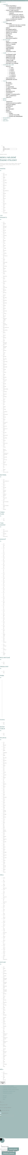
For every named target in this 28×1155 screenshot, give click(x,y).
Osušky (4, 369)
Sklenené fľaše (10, 56)
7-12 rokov (12, 75)
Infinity (4, 816)
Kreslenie (9, 23)
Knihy (5, 98)
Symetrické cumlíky (18, 16)
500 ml (4, 620)
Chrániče (5, 235)
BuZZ (4, 765)
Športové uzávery (5, 1052)
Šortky (4, 440)
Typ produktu (2, 216)
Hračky (5, 22)
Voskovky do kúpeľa (15, 26)
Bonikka (4, 180)
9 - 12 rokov (4, 950)
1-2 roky (11, 69)
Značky (5, 119)
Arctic (4, 747)
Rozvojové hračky (11, 38)
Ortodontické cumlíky (16, 14)
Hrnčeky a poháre (11, 42)
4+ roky (4, 928)
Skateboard (5, 435)
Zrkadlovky (2, 666)
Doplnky (8, 112)
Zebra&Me (5, 212)
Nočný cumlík (2, 727)
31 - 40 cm (4, 595)
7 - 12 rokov (4, 946)
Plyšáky (8, 35)
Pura (4, 201)
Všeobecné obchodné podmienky (10, 1087)
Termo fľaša (2, 513)
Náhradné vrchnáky (5, 990)
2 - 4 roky (4, 904)
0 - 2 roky (4, 883)
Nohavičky (5, 361)
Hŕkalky (4, 290)
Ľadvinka (5, 310)
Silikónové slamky (5, 1042)
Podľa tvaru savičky (12, 10)
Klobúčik (5, 302)
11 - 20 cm (4, 550)
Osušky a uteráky (11, 88)
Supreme (4, 854)
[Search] (3, 150)
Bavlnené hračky (11, 29)
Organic (4, 836)
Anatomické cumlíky (18, 17)
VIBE (4, 862)
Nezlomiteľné (2, 657)
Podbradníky (10, 47)
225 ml (4, 575)
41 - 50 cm (4, 607)
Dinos (4, 786)
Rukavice (5, 426)
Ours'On (4, 841)
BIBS (4, 177)
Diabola (4, 783)
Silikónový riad (11, 51)
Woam (4, 210)
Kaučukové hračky (12, 31)
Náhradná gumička (5, 343)
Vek (1, 875)
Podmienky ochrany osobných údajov (11, 1089)
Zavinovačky (5, 472)
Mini (4, 822)
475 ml (4, 612)
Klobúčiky (9, 84)
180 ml (4, 566)
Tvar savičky (2, 524)
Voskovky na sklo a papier (17, 25)
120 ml (4, 559)
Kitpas (4, 188)
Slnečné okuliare (8, 64)
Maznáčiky (5, 330)
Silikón (4, 509)
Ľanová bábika (4, 491)
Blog (4, 1099)
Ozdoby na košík (14, 115)
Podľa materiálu (11, 6)
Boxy (7, 41)
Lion (4, 819)
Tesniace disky (4, 1056)
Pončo (4, 401)
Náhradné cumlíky (5, 983)
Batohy (8, 90)
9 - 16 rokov (4, 954)
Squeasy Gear (4, 204)
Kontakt (4, 1097)
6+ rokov (4, 943)
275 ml (4, 590)
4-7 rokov (12, 73)
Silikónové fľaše (11, 62)
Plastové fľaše (10, 59)
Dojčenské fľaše (11, 54)
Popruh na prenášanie (16, 116)
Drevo (4, 484)
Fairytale (5, 797)
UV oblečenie (10, 87)
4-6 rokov (12, 72)
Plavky (8, 85)
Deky (4, 259)
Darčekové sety (11, 20)
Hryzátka (9, 34)
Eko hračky (9, 36)
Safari (4, 849)
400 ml (4, 603)
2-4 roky (11, 70)
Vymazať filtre (3, 1083)
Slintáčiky (9, 92)
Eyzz (4, 791)
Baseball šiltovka (4, 227)
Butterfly (5, 763)
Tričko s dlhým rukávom (5, 448)
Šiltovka (4, 432)
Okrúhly (4, 533)
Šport (5, 100)
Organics (5, 839)
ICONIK (4, 814)
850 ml (4, 631)
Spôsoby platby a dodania (8, 1085)
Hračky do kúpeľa (11, 32)
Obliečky (8, 97)
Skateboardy (10, 109)
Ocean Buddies (4, 830)
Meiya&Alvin (6, 190)
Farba (2, 675)
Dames (4, 777)
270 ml (4, 587)
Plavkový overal (5, 380)
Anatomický (5, 531)
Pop (4, 844)
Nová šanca (6, 118)
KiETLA (4, 185)
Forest (4, 805)
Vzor (2, 719)
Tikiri (4, 207)
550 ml (4, 623)
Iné (1, 1069)
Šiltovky (8, 82)
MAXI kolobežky (11, 104)
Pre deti (8, 66)
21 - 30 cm (4, 570)
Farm (4, 799)
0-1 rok (11, 67)
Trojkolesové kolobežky (13, 103)
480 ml (4, 616)
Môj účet (6, 120)
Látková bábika (4, 494)
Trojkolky (9, 101)
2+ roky (4, 909)
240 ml (4, 579)
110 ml (4, 555)
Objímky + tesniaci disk (5, 1016)
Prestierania (10, 48)
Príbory (8, 50)
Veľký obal (4, 654)
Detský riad (6, 39)
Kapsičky (8, 45)
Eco (4, 789)
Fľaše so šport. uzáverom (5, 285)
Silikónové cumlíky (15, 9)
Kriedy (4, 308)
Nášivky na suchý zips (4, 352)
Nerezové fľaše (10, 57)
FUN (4, 807)
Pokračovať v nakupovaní (8, 1153)
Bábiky (8, 28)
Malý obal (4, 635)
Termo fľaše (9, 60)
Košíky (11, 113)
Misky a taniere (11, 44)
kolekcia (2, 738)
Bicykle (8, 107)
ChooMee (5, 182)
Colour (4, 772)
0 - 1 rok (4, 879)
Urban (4, 860)
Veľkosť (2, 539)
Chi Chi (3, 769)
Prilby (8, 110)
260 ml (4, 583)
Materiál (2, 475)
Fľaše (4, 53)
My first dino (4, 826)
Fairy (4, 794)
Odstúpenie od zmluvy (7, 1092)
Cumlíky (5, 4)
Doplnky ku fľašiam (12, 63)
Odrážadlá (9, 106)
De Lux (4, 781)
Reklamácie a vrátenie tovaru (9, 1091)
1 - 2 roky (4, 890)
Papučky (4, 377)
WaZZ (4, 869)
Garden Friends (4, 811)
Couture (4, 774)
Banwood (5, 174)
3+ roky (4, 913)
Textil (5, 81)
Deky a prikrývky (11, 95)
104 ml (4, 546)
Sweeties (4, 857)
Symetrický (5, 536)
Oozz (4, 833)
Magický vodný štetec (5, 319)
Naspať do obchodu (13, 1149)
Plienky (4, 383)
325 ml (4, 599)
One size (4, 639)
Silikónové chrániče (5, 1034)
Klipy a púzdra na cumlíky (14, 19)
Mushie (4, 193)
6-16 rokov (12, 76)
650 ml (4, 627)
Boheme (4, 760)
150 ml (4, 562)
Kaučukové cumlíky (15, 7)
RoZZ (4, 847)
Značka (2, 168)
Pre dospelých (10, 78)
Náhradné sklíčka (11, 79)
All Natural (4, 744)
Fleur (4, 802)
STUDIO (4, 852)
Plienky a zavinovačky (13, 94)
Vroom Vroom (4, 866)
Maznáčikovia (10, 91)
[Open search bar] (3, 147)
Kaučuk (4, 487)
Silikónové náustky (5, 1038)
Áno (4, 520)
